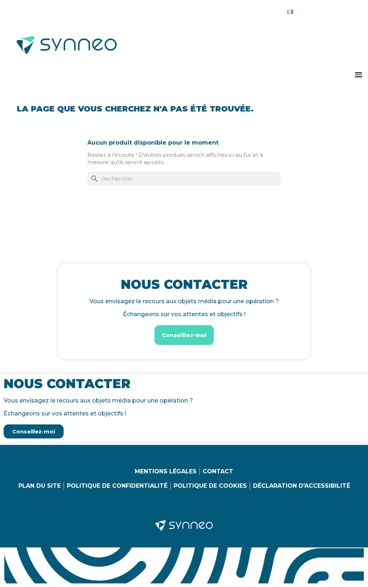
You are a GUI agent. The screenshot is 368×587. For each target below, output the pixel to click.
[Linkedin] (306, 10)
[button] (358, 75)
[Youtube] (336, 10)
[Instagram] (321, 10)
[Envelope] (350, 10)
